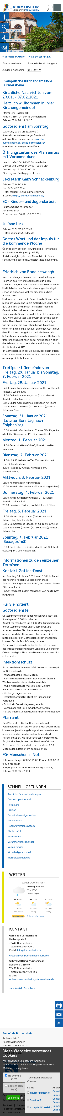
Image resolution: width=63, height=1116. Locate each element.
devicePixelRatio (40, 1092)
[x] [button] (22, 1097)
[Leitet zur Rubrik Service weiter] (4, 37)
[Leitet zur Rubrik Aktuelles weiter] (4, 16)
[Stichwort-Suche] (49, 10)
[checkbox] (6, 1075)
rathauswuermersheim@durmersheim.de (31, 979)
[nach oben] (59, 1026)
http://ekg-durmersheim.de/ (28, 195)
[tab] (14, 1077)
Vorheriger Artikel (13, 56)
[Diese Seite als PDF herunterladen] (59, 1008)
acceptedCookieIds (41, 1107)
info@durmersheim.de (29, 950)
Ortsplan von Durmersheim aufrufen (29, 955)
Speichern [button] (13, 1097)
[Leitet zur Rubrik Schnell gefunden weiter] (4, 27)
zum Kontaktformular (21, 988)
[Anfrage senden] (59, 1017)
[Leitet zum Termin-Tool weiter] (4, 47)
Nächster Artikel (40, 56)
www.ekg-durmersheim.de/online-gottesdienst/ (23, 140)
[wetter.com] (18, 917)
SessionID (35, 1100)
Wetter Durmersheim (33, 882)
